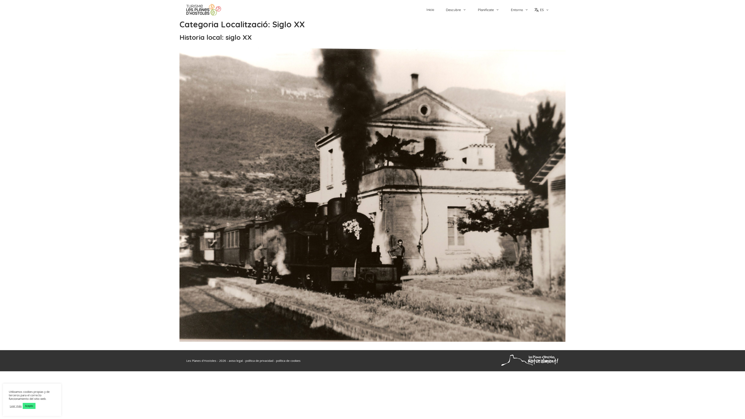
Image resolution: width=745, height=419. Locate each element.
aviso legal (236, 361)
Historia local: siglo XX (215, 37)
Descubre (453, 10)
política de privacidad (259, 361)
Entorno (517, 10)
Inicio (430, 10)
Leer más (16, 406)
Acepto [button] (29, 406)
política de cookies (288, 361)
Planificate (486, 10)
